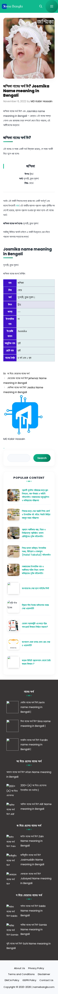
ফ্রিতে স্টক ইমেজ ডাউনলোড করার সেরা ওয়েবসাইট (35, 606)
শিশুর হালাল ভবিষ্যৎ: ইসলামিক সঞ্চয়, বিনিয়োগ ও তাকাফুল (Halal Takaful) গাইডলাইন (36, 551)
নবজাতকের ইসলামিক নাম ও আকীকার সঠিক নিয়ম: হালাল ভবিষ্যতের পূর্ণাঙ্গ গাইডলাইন (33, 570)
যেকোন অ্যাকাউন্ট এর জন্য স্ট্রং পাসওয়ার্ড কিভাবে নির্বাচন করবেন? (35, 625)
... (4, 447)
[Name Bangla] (12, 6)
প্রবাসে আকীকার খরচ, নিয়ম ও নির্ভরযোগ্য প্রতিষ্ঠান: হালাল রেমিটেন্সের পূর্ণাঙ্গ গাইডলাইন (34, 533)
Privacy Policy (36, 968)
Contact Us (46, 980)
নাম (17, 205)
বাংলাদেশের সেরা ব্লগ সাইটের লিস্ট (35, 588)
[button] (40, 6)
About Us (19, 968)
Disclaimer (44, 974)
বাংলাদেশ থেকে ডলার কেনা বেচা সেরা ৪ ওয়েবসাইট (36, 643)
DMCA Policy (12, 980)
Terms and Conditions (21, 974)
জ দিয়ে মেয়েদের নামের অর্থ (18, 373)
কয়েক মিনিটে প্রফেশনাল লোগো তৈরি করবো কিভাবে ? (36, 662)
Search (42, 458)
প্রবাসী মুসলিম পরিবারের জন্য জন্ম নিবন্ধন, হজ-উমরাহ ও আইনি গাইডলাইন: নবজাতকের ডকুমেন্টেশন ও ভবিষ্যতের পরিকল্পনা (35, 495)
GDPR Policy (29, 980)
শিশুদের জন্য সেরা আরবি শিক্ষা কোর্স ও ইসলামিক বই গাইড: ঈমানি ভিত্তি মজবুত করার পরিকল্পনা (36, 514)
